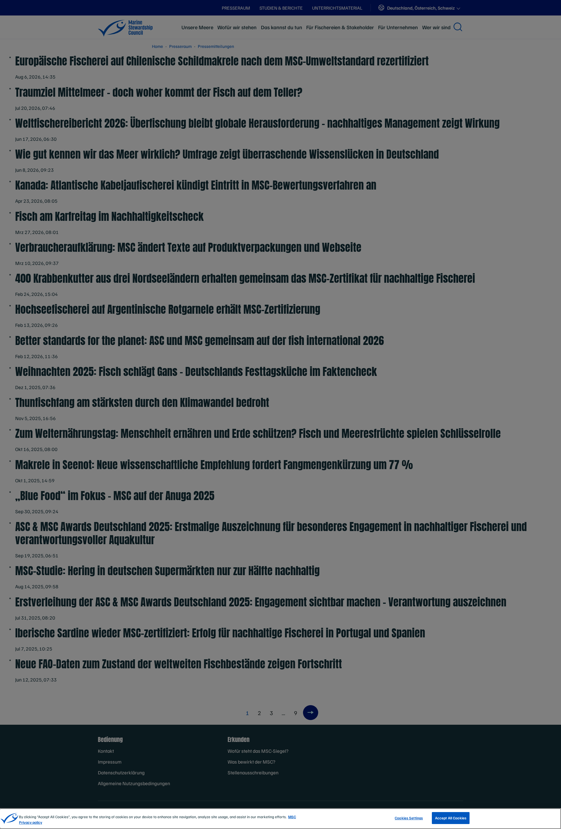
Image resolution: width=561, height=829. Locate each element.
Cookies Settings (409, 818)
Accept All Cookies (450, 818)
